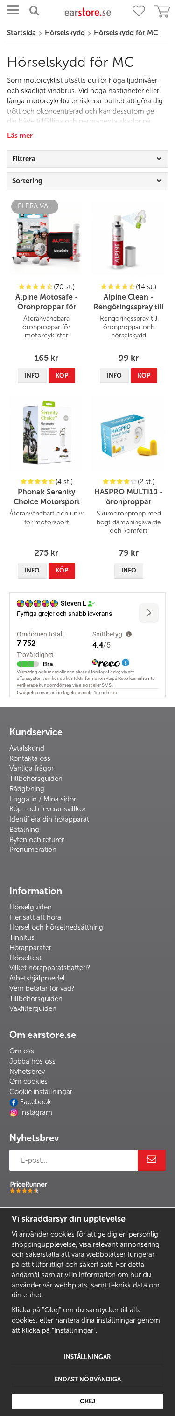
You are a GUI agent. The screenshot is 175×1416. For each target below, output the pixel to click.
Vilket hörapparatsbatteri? (49, 968)
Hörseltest (25, 958)
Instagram (36, 1112)
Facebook (35, 1102)
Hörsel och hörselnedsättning (56, 927)
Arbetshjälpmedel (37, 978)
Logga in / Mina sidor (42, 799)
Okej (87, 1401)
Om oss (21, 1051)
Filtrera (23, 159)
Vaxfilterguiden (32, 1008)
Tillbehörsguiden (36, 778)
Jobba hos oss (32, 1061)
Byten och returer (36, 840)
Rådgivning (26, 789)
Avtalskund (26, 748)
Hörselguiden (30, 907)
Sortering (27, 181)
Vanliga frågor (31, 768)
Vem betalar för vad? (42, 988)
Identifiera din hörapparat (49, 819)
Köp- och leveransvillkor (47, 809)
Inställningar (87, 1356)
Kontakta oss (29, 758)
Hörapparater (30, 948)
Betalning (24, 829)
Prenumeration (32, 849)
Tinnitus (22, 937)
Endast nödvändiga (88, 1379)
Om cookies (28, 1081)
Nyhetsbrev (27, 1071)
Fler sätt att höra (35, 917)
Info (32, 375)
